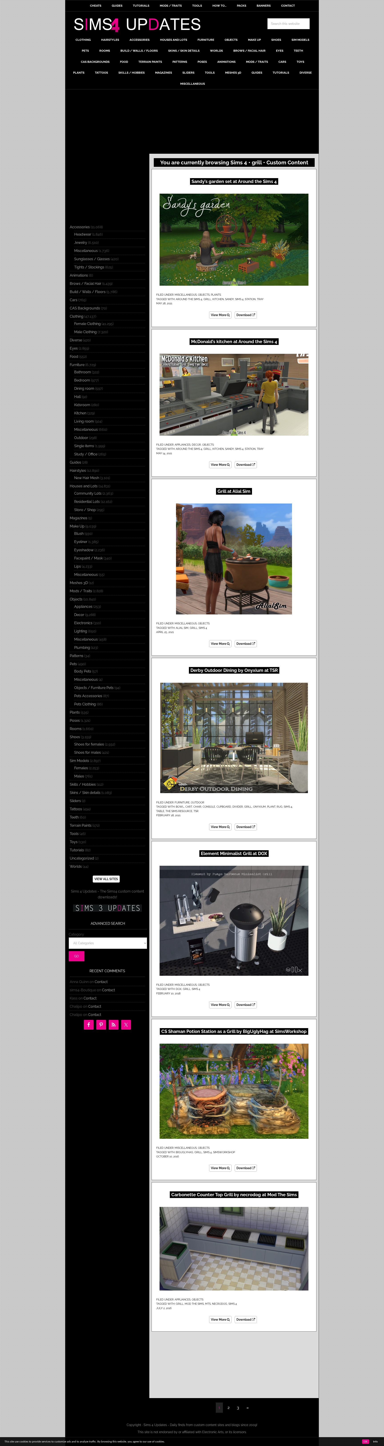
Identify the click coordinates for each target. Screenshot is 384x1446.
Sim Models (79, 761)
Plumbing (82, 647)
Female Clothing (87, 324)
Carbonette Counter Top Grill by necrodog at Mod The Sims (234, 1194)
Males (79, 776)
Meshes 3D (79, 583)
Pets (73, 664)
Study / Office (85, 454)
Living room (84, 421)
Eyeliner (80, 542)
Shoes (75, 737)
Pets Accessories (88, 696)
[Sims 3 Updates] (107, 908)
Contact (101, 982)
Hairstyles (78, 470)
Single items (84, 446)
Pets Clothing (85, 704)
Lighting (80, 631)
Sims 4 (239, 299)
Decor (196, 444)
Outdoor (197, 802)
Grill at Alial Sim (234, 491)
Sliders (75, 801)
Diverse (76, 340)
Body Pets (82, 671)
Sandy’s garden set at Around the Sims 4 (234, 181)
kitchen (218, 299)
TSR (196, 811)
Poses (75, 720)
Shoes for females (89, 744)
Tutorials (77, 850)
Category (76, 934)
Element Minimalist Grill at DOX (234, 853)
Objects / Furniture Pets (94, 688)
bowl (180, 806)
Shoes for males (87, 752)
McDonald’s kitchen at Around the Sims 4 (234, 341)
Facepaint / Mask (88, 558)
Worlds (76, 866)
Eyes (74, 348)
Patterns (76, 656)
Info (375, 1441)
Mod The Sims (194, 1303)
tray (260, 299)
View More (219, 315)
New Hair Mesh (86, 478)
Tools (74, 834)
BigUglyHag (184, 1152)
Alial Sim (182, 628)
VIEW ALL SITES (106, 879)
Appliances (182, 444)
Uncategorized (82, 858)
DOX (179, 989)
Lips (77, 566)
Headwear (82, 234)
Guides (75, 462)
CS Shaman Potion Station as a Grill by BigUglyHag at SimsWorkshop (234, 1031)
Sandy (229, 299)
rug (279, 806)
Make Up (77, 526)
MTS (208, 1303)
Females (81, 768)
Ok (365, 1441)
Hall (77, 397)
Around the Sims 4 (189, 299)
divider (237, 806)
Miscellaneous (186, 294)
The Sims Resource (179, 811)
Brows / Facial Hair (85, 283)
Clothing (76, 316)
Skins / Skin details (85, 793)
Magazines (78, 518)
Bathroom (82, 372)
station (250, 299)
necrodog (219, 1303)
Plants (216, 294)
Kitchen (80, 413)
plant (271, 806)
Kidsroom (82, 405)
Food (74, 356)
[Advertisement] (192, 123)
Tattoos (76, 809)
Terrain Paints (81, 825)
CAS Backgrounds (85, 308)
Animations (79, 275)
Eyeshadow (84, 550)
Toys (74, 842)
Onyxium (259, 806)
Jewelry (80, 242)
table (160, 811)
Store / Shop (85, 510)
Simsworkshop (224, 1152)
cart (188, 806)
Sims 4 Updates (139, 26)
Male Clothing (85, 332)
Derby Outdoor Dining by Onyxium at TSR (234, 670)
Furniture (182, 802)
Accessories (80, 227)
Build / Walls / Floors (88, 292)
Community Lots (88, 493)
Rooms (76, 729)
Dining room (84, 388)
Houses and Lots (84, 486)
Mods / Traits (81, 591)
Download (244, 315)
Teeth (74, 817)
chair (197, 806)
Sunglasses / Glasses (92, 259)
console (209, 806)
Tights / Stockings (89, 267)
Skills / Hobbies (83, 784)
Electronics (83, 623)
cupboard (223, 806)
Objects (204, 294)
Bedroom (82, 380)
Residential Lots (87, 502)
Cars (73, 300)
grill (207, 299)
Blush (79, 533)
